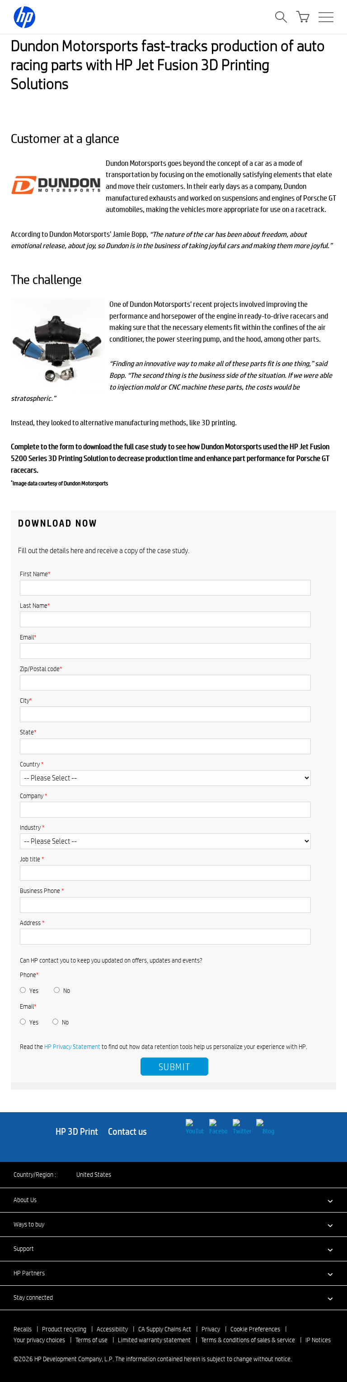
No (66, 991)
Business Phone (42, 891)
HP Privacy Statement (73, 1047)
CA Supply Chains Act (164, 1329)
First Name (35, 574)
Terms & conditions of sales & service (248, 1340)
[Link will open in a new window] (195, 1126)
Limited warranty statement (154, 1340)
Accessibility (112, 1329)
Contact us (127, 1131)
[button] (173, 1200)
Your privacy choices (39, 1340)
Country (32, 764)
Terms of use (91, 1340)
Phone (29, 975)
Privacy (211, 1329)
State (28, 732)
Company (33, 796)
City (26, 700)
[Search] (281, 17)
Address (32, 923)
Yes (33, 991)
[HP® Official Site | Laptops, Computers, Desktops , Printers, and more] (24, 17)
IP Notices (318, 1340)
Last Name (35, 606)
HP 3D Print (78, 1131)
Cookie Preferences (255, 1329)
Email (28, 637)
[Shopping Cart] (302, 17)
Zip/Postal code (41, 669)
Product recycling (64, 1329)
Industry (32, 827)
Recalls (23, 1329)
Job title (32, 859)
